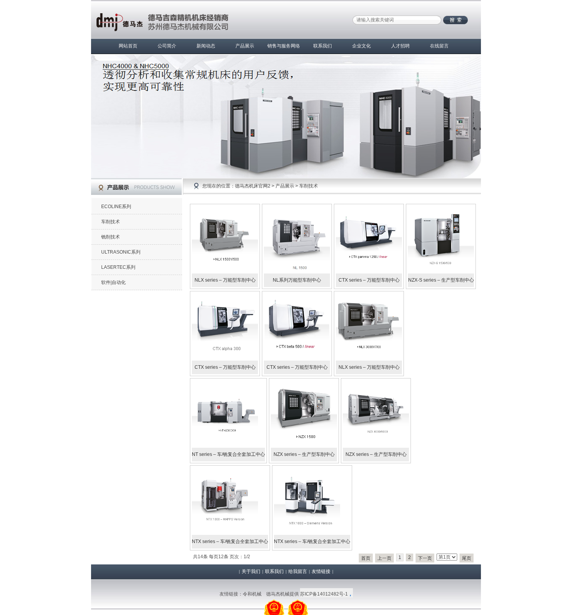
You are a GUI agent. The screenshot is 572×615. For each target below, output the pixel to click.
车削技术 (308, 186)
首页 (365, 558)
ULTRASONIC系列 (120, 252)
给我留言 (297, 571)
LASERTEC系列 (118, 267)
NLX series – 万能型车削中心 (225, 280)
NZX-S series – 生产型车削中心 (441, 280)
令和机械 (252, 594)
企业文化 (361, 46)
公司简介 (167, 46)
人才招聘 (400, 46)
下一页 (425, 558)
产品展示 (244, 46)
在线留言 (439, 46)
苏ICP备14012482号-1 (324, 594)
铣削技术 (110, 237)
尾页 (466, 558)
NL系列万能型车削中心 (297, 280)
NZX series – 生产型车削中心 (304, 454)
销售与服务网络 (283, 46)
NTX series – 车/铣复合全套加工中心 (230, 541)
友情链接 (321, 571)
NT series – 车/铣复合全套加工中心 (228, 454)
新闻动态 (206, 46)
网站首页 (128, 46)
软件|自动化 (113, 282)
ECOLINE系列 (116, 206)
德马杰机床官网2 (252, 186)
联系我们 (322, 46)
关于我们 (251, 571)
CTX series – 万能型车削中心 (369, 280)
